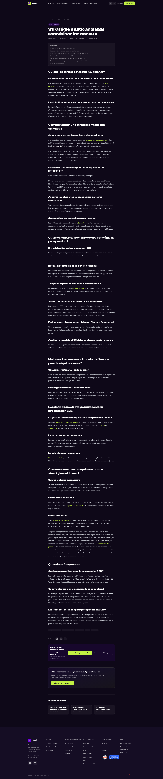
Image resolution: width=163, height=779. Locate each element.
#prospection (79, 630)
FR (110, 3)
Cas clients (86, 743)
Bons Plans (93, 3)
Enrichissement (51, 747)
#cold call (94, 630)
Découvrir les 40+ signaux (103, 653)
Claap (84, 312)
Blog (56, 20)
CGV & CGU (124, 752)
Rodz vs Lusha (87, 757)
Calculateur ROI (88, 747)
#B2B (87, 630)
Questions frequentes (57, 63)
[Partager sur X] (61, 638)
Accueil (50, 20)
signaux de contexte (75, 505)
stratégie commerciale (61, 520)
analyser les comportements (97, 140)
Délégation (68, 750)
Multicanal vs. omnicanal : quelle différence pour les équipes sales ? (71, 56)
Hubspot (101, 425)
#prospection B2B (68, 630)
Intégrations (50, 750)
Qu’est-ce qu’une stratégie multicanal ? (62, 48)
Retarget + (68, 753)
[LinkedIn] (30, 763)
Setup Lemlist (69, 743)
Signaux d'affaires (51, 743)
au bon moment (78, 288)
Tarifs (86, 3)
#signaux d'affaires (54, 630)
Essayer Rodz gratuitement (79, 653)
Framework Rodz (70, 747)
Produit (50, 3)
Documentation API (89, 764)
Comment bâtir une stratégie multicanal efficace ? (65, 51)
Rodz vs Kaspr (87, 753)
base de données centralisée (67, 422)
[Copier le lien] (65, 638)
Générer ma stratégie (61, 683)
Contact (104, 750)
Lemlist (81, 223)
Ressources (76, 3)
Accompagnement (62, 3)
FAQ (84, 750)
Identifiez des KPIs (55, 458)
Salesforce (52, 428)
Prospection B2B (64, 20)
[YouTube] (35, 763)
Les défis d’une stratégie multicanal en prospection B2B (67, 58)
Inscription (129, 3)
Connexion (120, 3)
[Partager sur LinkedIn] (56, 638)
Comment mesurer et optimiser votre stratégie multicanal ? (68, 61)
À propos (104, 743)
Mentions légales (125, 743)
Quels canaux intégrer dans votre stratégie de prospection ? (69, 53)
